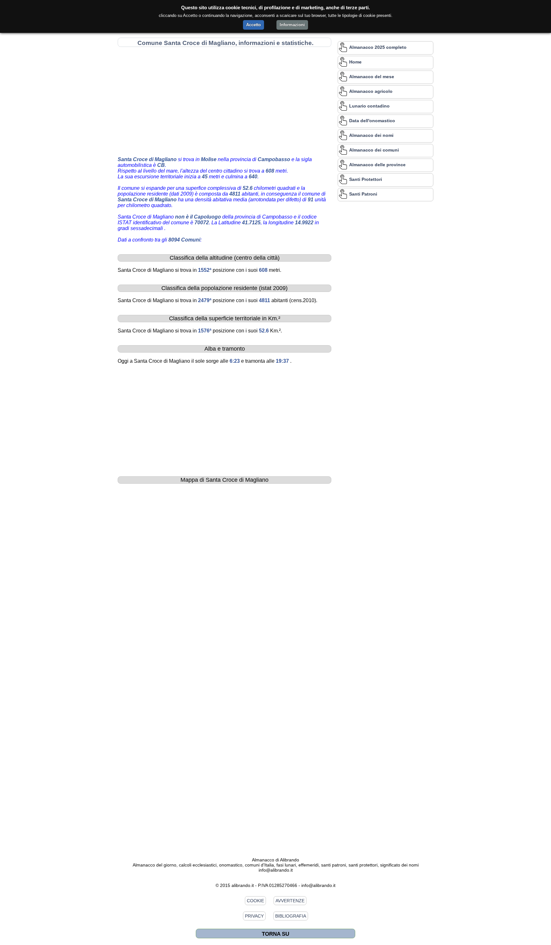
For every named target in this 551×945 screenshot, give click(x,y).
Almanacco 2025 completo (378, 47)
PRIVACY (254, 916)
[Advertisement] (224, 100)
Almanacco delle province (377, 164)
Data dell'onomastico (372, 120)
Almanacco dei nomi (371, 135)
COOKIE (255, 900)
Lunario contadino (369, 105)
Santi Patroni (363, 194)
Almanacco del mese (371, 76)
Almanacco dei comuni (374, 150)
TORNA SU (275, 934)
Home (355, 61)
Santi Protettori (365, 179)
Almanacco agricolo (371, 91)
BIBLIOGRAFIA (290, 916)
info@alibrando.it (276, 870)
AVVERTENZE (290, 900)
